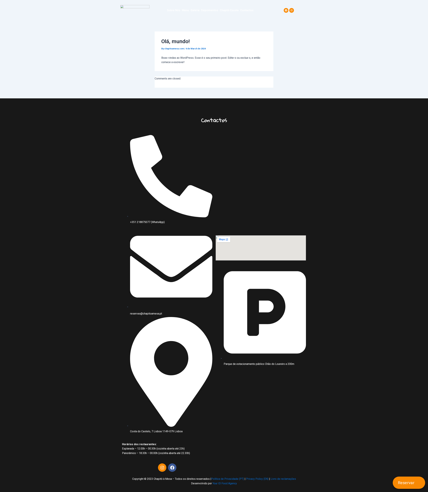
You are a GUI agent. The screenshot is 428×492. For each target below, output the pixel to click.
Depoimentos (209, 10)
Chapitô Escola (229, 10)
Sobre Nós (173, 10)
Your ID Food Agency (224, 483)
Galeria (195, 10)
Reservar (407, 482)
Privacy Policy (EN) (257, 478)
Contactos (246, 10)
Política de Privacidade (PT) (227, 478)
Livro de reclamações (283, 478)
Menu (185, 10)
